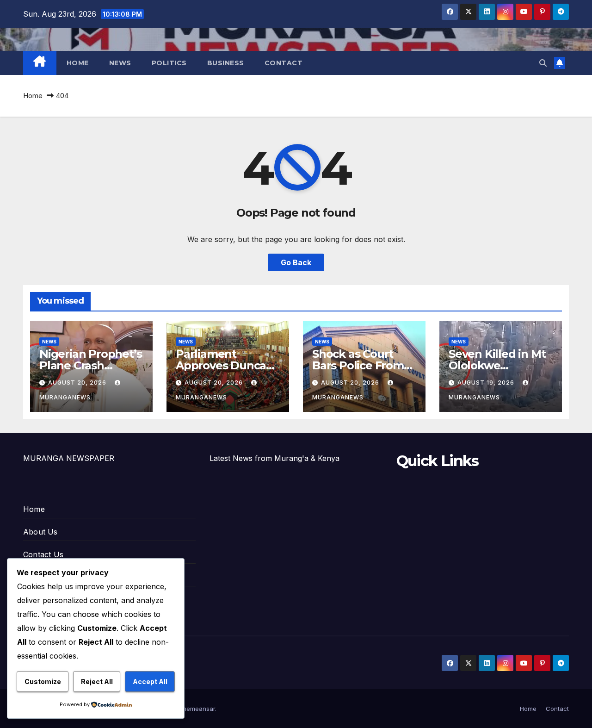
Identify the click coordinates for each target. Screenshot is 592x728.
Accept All (150, 681)
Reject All (97, 681)
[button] (543, 63)
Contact (284, 63)
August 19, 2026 (486, 382)
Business (225, 63)
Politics (169, 63)
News (120, 63)
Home (78, 63)
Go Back (296, 262)
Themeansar (197, 708)
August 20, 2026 (78, 382)
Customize (43, 681)
